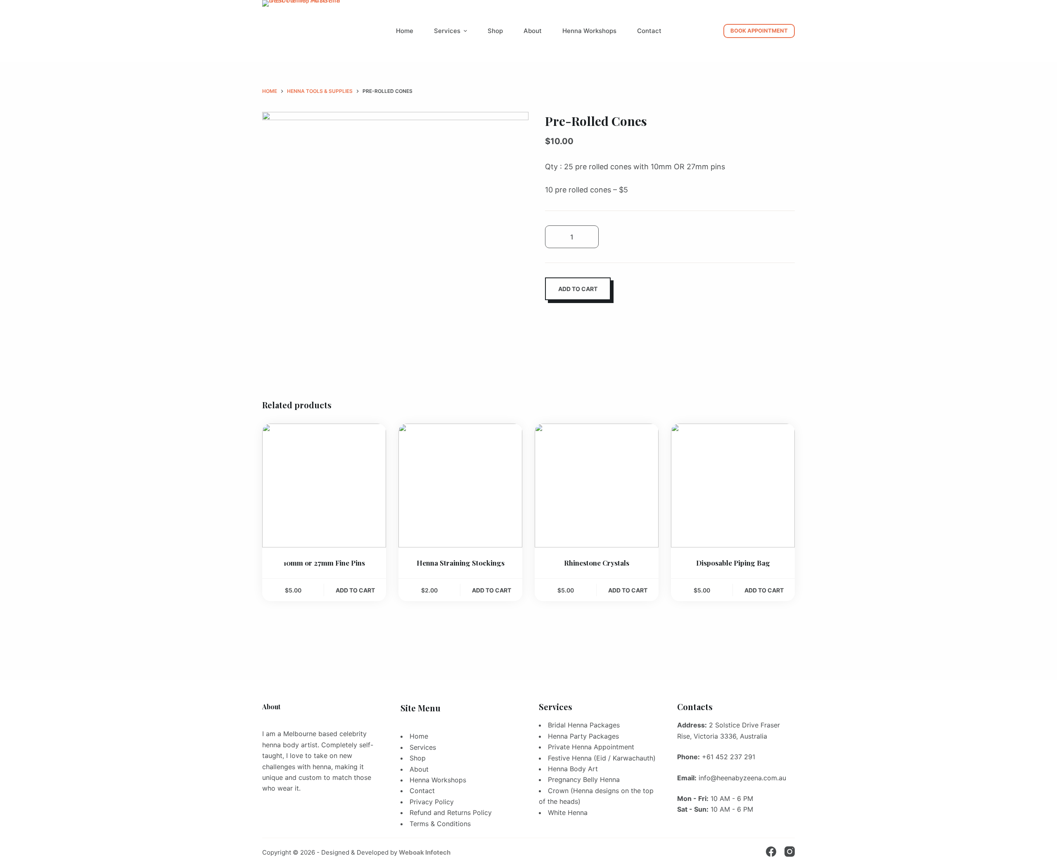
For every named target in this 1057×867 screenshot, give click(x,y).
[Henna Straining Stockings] (460, 485)
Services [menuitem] (447, 31)
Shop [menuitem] (495, 31)
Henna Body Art (573, 769)
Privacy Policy (432, 802)
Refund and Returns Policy (451, 812)
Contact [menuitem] (649, 31)
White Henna (568, 812)
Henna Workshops (438, 780)
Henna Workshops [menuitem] (589, 31)
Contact (422, 790)
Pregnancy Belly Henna (584, 779)
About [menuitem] (533, 31)
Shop (418, 758)
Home (419, 736)
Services (423, 747)
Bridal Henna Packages (584, 725)
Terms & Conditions (440, 824)
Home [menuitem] (404, 31)
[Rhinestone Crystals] (597, 485)
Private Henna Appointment (591, 747)
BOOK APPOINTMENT (759, 30)
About (419, 769)
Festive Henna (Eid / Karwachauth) (602, 758)
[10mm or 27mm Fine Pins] (324, 485)
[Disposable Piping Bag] (733, 485)
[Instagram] (789, 851)
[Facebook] (771, 851)
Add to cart (577, 288)
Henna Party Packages (583, 736)
